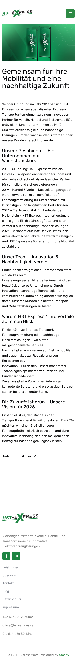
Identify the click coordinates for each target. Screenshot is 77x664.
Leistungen (10, 567)
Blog (5, 591)
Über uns (9, 575)
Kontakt (8, 583)
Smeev (64, 655)
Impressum (10, 607)
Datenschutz (11, 599)
